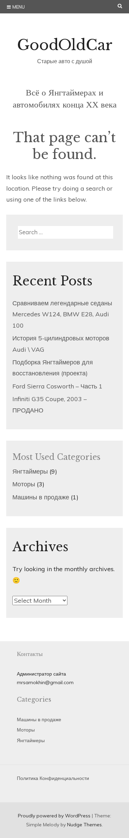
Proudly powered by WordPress (54, 816)
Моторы (23, 484)
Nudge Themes (84, 825)
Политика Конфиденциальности (53, 778)
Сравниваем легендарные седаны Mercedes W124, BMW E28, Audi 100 (62, 314)
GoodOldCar (64, 45)
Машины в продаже (40, 497)
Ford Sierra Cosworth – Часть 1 (57, 386)
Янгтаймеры (30, 471)
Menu (18, 7)
